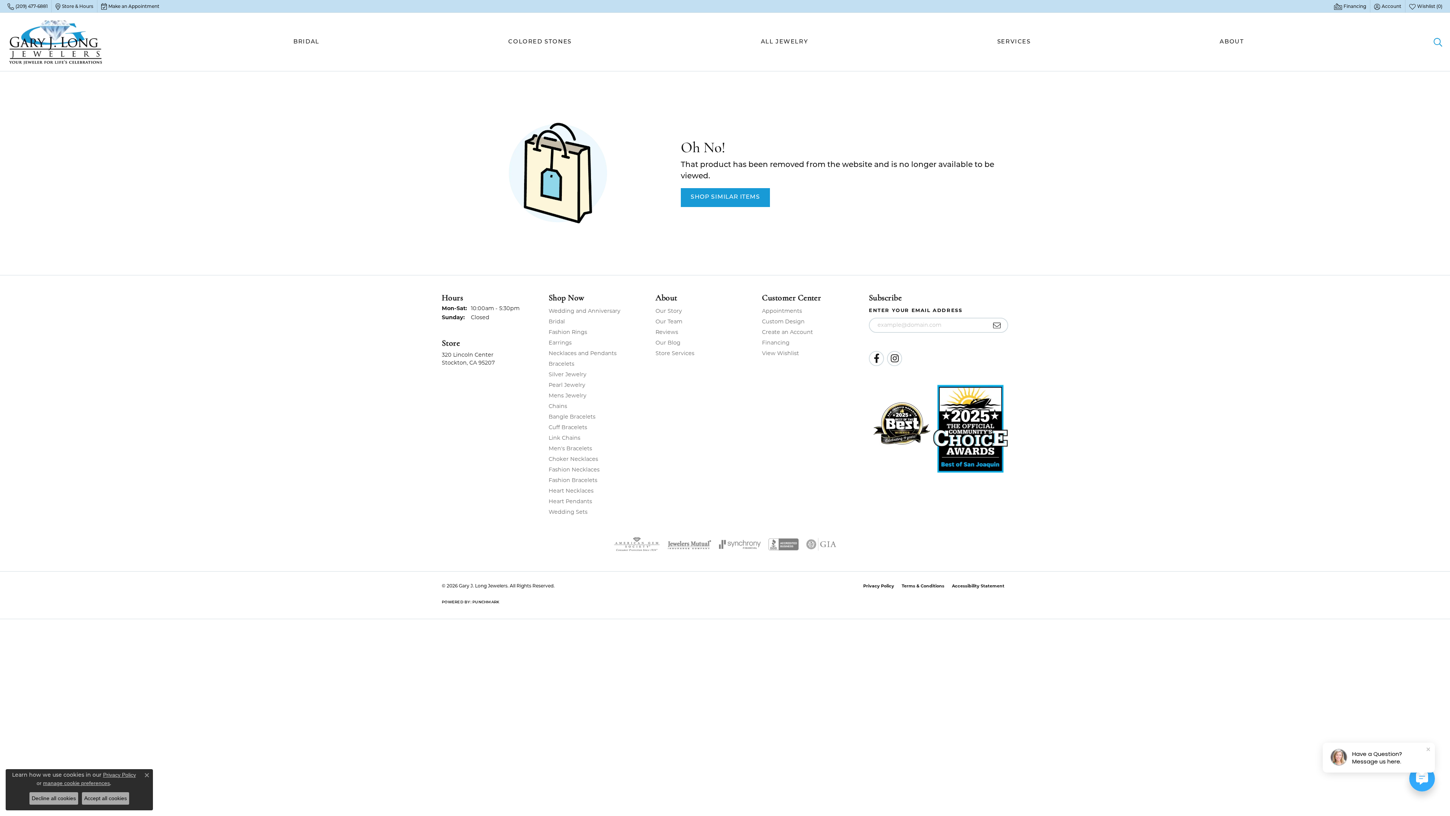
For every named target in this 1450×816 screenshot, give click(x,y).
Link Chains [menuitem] (564, 437)
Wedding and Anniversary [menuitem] (584, 311)
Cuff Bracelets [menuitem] (568, 427)
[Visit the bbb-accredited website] (783, 544)
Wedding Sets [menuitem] (568, 511)
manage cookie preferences (76, 783)
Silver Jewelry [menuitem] (567, 374)
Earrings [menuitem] (560, 342)
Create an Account (787, 332)
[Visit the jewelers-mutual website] (689, 544)
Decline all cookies (54, 798)
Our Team (669, 321)
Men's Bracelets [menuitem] (570, 448)
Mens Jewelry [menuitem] (567, 395)
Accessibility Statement (978, 586)
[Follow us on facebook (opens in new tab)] (876, 358)
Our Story (669, 311)
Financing (776, 342)
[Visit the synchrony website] (740, 544)
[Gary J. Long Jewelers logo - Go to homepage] (56, 42)
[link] (28, 6)
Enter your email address (915, 310)
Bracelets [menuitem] (561, 363)
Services (1014, 42)
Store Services (675, 353)
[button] (1387, 6)
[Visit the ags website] (637, 544)
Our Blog (668, 342)
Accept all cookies (105, 798)
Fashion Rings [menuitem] (568, 332)
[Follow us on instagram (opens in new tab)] (894, 358)
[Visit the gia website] (821, 544)
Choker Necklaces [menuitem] (573, 459)
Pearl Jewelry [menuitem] (567, 385)
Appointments (782, 311)
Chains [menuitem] (558, 406)
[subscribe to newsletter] (997, 325)
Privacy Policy (878, 586)
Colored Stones (539, 42)
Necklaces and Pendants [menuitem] (583, 353)
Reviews (667, 332)
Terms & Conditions (923, 586)
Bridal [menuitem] (557, 321)
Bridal (306, 42)
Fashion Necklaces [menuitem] (574, 469)
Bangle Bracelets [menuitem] (572, 416)
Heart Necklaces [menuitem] (571, 490)
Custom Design (783, 321)
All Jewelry (784, 42)
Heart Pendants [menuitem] (570, 501)
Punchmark (485, 602)
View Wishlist (780, 353)
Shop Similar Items (725, 197)
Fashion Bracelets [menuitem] (573, 480)
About (1232, 42)
